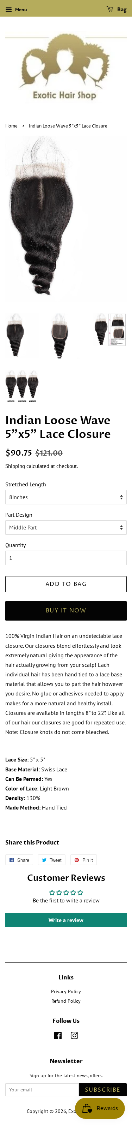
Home (11, 126)
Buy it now (66, 611)
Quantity (15, 545)
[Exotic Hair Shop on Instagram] (74, 1037)
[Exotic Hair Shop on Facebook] (58, 1037)
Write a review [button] (66, 920)
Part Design (18, 514)
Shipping (15, 466)
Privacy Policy (66, 991)
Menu (20, 9)
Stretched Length (25, 484)
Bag (121, 9)
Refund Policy (66, 1001)
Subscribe (103, 1090)
